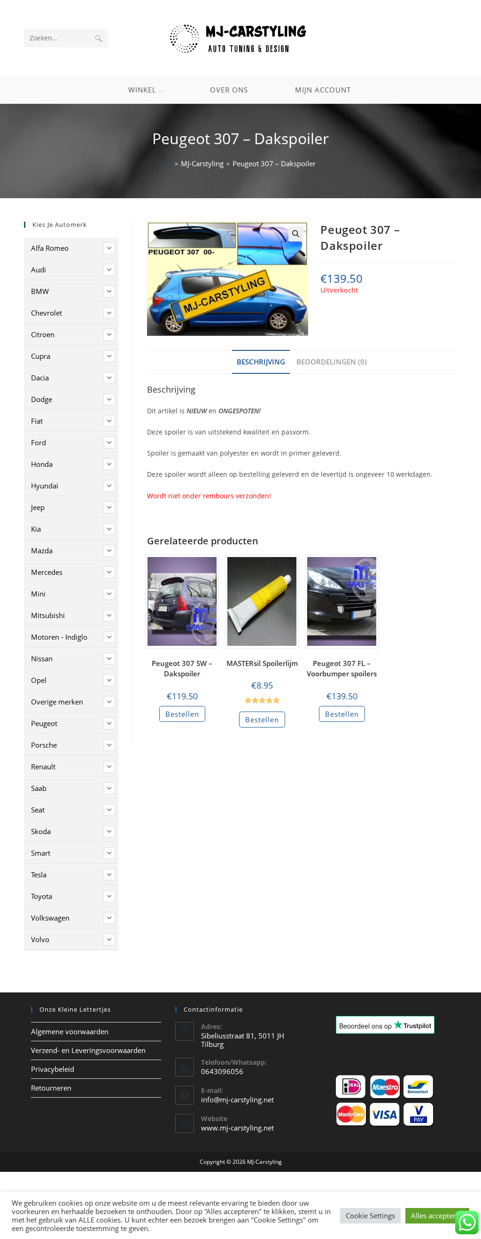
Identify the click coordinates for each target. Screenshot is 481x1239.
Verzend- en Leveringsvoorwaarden (88, 1050)
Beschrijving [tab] (261, 361)
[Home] (168, 163)
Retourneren (51, 1087)
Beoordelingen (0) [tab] (331, 361)
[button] (295, 233)
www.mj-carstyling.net (237, 1127)
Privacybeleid (52, 1069)
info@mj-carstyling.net (237, 1099)
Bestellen (182, 714)
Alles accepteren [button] (437, 1215)
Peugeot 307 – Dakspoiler (274, 163)
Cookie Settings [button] (370, 1215)
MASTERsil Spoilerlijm (262, 663)
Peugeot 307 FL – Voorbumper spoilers (342, 668)
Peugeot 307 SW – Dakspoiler (182, 668)
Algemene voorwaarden (70, 1031)
